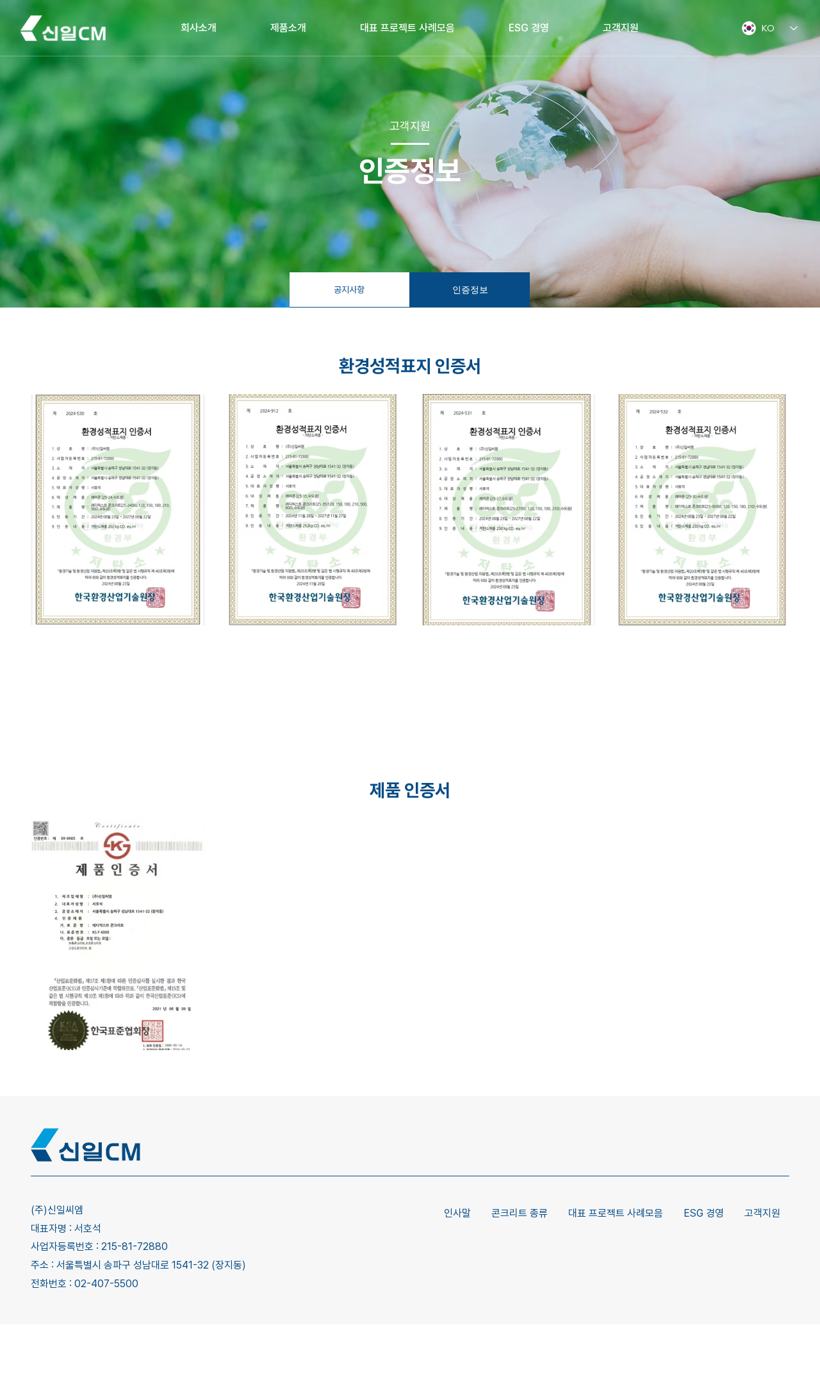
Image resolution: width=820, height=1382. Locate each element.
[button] (178, 600)
